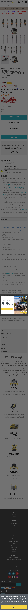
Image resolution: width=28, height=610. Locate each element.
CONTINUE (7, 309)
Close (14, 607)
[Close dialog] (26, 296)
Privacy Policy (21, 598)
